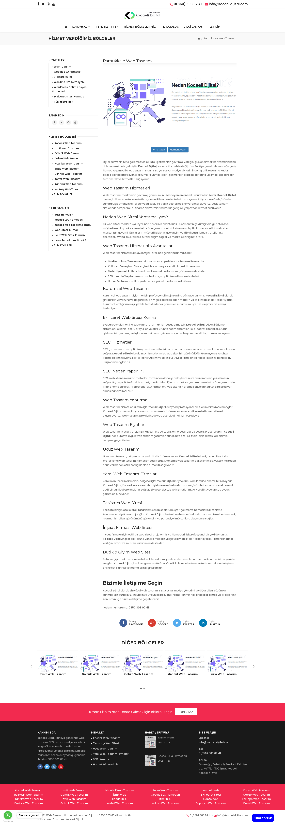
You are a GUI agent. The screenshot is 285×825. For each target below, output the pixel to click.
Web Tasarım (62, 66)
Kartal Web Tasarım (120, 803)
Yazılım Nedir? (63, 214)
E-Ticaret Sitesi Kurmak (69, 96)
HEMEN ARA (186, 712)
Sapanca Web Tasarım (211, 803)
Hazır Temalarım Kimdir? (70, 240)
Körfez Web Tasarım (67, 179)
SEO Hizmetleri (102, 759)
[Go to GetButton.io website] (8, 822)
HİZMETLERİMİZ (105, 26)
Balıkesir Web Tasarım (28, 795)
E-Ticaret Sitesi (63, 77)
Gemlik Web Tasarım (74, 795)
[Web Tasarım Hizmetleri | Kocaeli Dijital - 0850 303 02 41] (142, 15)
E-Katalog (171, 26)
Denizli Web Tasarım (256, 803)
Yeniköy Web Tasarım (68, 189)
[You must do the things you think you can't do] (150, 742)
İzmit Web (119, 795)
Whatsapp (159, 149)
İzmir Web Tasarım (74, 799)
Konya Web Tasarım (256, 790)
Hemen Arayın (178, 149)
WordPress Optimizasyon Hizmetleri (69, 89)
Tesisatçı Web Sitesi (106, 743)
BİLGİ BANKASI (194, 26)
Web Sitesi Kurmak (66, 230)
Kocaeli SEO (119, 799)
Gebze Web (211, 799)
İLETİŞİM (214, 26)
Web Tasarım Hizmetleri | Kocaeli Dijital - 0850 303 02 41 (82, 815)
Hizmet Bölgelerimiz (105, 764)
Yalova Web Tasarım (165, 803)
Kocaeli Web (211, 790)
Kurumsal (79, 26)
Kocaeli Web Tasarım (68, 143)
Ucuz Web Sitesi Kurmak (69, 235)
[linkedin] (203, 623)
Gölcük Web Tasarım (67, 153)
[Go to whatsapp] (8, 815)
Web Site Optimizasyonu (69, 82)
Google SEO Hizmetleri (68, 71)
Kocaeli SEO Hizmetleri (68, 219)
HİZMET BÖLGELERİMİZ (140, 26)
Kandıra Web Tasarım (68, 184)
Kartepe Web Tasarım (256, 799)
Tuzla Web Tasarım (66, 168)
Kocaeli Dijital (74, 819)
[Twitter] (177, 623)
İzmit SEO (165, 799)
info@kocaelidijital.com (228, 4)
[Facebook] (123, 623)
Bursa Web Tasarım (165, 790)
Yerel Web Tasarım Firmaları (111, 754)
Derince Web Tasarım (68, 174)
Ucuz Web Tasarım (105, 748)
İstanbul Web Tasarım (68, 163)
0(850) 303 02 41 (188, 4)
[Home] (199, 38)
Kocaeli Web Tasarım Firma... (72, 225)
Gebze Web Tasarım (67, 158)
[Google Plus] (152, 623)
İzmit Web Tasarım (66, 148)
